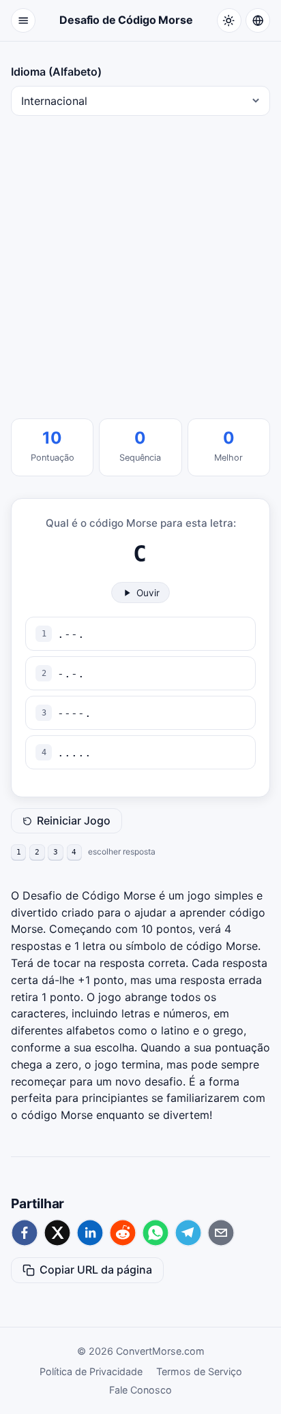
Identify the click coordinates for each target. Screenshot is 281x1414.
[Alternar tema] (229, 20)
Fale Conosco (140, 1390)
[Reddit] (122, 1232)
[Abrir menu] (23, 20)
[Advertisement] (140, 267)
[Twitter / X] (57, 1232)
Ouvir (148, 592)
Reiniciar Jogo (73, 820)
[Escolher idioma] (258, 20)
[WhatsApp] (155, 1232)
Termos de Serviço (199, 1371)
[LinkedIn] (90, 1232)
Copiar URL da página (96, 1269)
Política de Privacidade (91, 1371)
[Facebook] (24, 1232)
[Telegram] (188, 1232)
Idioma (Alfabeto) (56, 71)
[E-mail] (221, 1232)
